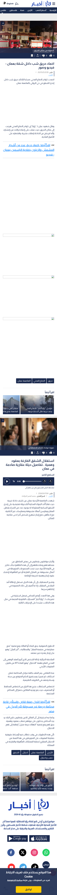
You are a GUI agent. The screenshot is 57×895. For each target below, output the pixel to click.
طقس (3, 10)
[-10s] (45, 481)
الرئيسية (53, 10)
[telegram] (23, 867)
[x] (22, 852)
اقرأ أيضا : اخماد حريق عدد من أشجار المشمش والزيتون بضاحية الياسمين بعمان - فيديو (28, 150)
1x (14, 481)
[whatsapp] (46, 852)
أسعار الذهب (41, 10)
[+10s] (51, 481)
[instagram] (34, 852)
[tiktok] (34, 867)
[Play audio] (7, 481)
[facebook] (11, 852)
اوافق (28, 889)
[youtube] (11, 867)
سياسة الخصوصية (15, 880)
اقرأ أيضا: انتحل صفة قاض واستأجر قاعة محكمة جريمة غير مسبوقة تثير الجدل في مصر (28, 706)
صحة (22, 10)
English (10, 3)
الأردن (29, 10)
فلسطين (13, 10)
